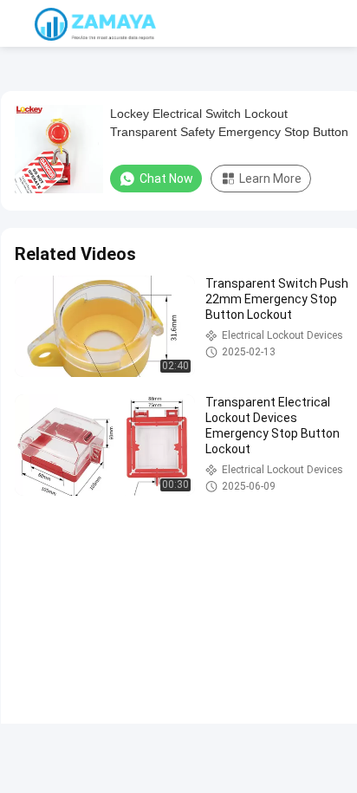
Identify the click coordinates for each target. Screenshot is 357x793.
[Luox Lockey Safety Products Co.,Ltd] (95, 23)
